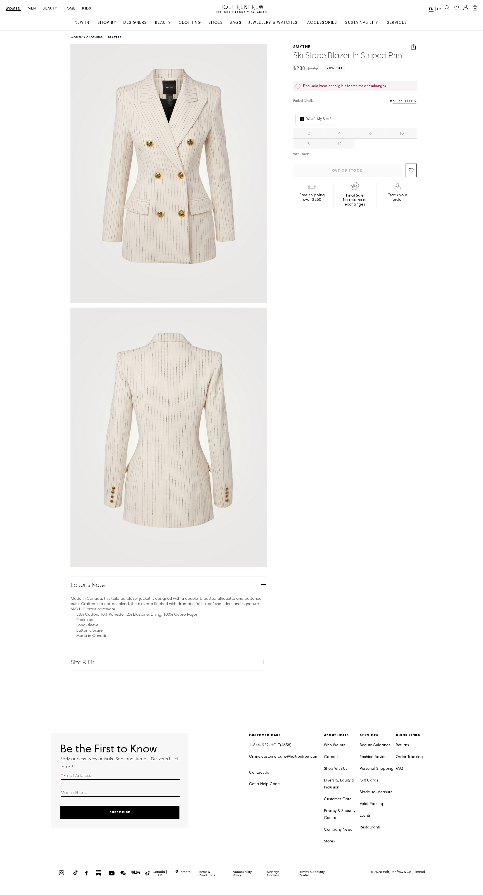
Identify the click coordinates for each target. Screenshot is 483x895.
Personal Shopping (377, 768)
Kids (86, 8)
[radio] (308, 133)
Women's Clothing (87, 37)
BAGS (236, 22)
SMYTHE (302, 46)
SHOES (216, 22)
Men (32, 8)
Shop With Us (335, 768)
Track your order (398, 197)
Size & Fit (82, 662)
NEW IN (82, 22)
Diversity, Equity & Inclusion (339, 784)
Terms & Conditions (206, 873)
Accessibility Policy (242, 873)
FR (439, 9)
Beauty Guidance (375, 745)
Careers (331, 756)
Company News (338, 829)
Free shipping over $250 (312, 197)
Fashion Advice (373, 756)
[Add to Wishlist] (411, 170)
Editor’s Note (88, 585)
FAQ (399, 768)
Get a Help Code (264, 783)
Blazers (115, 37)
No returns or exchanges (355, 200)
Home (69, 8)
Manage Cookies (273, 873)
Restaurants (370, 827)
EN (431, 8)
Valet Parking (371, 803)
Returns (402, 745)
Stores (329, 841)
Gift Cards (369, 780)
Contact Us (259, 772)
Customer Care (338, 799)
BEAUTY (163, 22)
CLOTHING (190, 22)
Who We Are (335, 745)
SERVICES (397, 22)
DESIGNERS (135, 22)
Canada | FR (160, 873)
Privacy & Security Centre (339, 814)
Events (365, 815)
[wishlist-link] (456, 8)
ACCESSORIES (322, 22)
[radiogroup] (355, 138)
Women (13, 9)
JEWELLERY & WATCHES (273, 22)
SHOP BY (107, 22)
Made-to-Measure (376, 792)
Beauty (50, 8)
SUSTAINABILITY (361, 22)
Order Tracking (409, 756)
